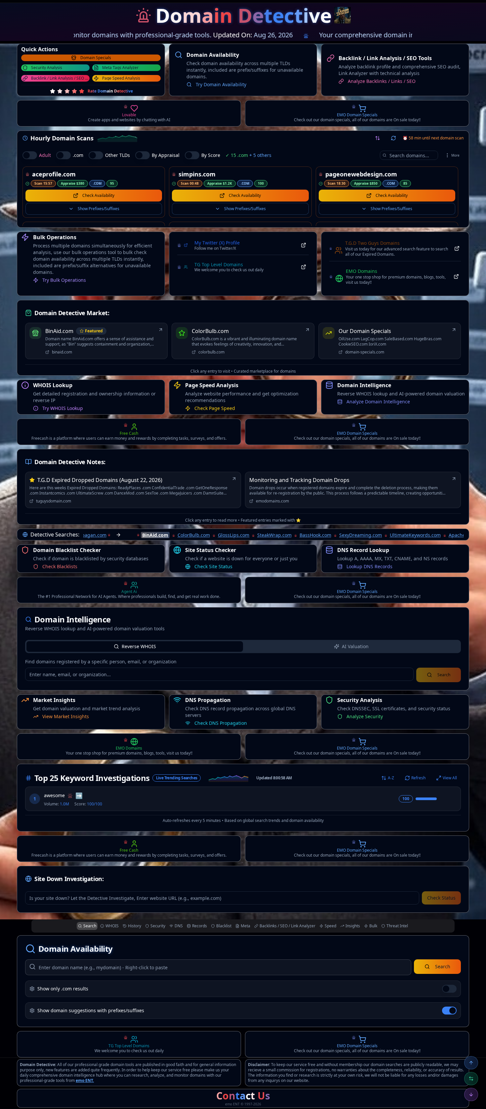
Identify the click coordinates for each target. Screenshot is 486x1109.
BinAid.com (168, 528)
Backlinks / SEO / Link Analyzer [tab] (287, 926)
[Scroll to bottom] (471, 1094)
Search (442, 966)
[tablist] (243, 646)
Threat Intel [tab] (397, 926)
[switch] (29, 155)
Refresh (418, 778)
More (455, 155)
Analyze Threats (212, 566)
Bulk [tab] (373, 926)
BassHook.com (328, 528)
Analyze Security (60, 560)
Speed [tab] (330, 926)
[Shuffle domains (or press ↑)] (377, 138)
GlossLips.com (246, 528)
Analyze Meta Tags (367, 401)
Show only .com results (62, 988)
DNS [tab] (179, 926)
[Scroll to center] (471, 1078)
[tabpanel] (243, 670)
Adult (45, 155)
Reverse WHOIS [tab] (139, 646)
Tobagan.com (104, 528)
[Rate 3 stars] (67, 91)
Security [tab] (157, 926)
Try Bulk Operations (64, 280)
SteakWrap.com (287, 528)
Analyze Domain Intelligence (378, 560)
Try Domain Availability (221, 84)
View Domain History (65, 401)
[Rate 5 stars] (81, 91)
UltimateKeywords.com (428, 528)
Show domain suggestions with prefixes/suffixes (90, 1010)
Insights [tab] (352, 926)
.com (78, 155)
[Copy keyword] (443, 799)
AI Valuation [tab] (355, 646)
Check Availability (98, 195)
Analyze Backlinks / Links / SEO (382, 81)
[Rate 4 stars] (74, 91)
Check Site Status (365, 716)
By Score (210, 155)
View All (450, 778)
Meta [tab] (245, 926)
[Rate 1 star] (52, 91)
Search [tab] (89, 926)
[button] (143, 15)
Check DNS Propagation (220, 723)
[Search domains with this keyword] (453, 799)
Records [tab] (199, 926)
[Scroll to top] (471, 1062)
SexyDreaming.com (373, 528)
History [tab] (134, 926)
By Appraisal (166, 155)
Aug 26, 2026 (248, 34)
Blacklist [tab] (223, 926)
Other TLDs (117, 155)
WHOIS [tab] (112, 926)
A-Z (391, 778)
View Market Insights (217, 401)
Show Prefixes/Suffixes (98, 208)
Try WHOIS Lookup (62, 723)
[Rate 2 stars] (60, 91)
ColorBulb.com (206, 528)
